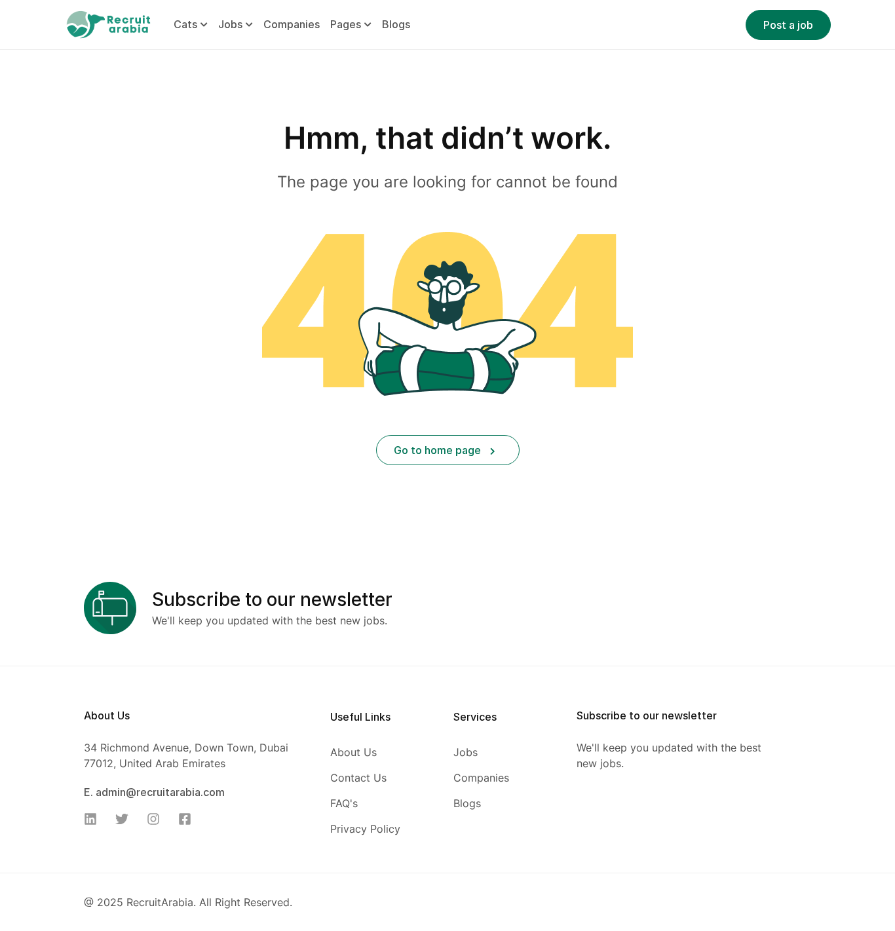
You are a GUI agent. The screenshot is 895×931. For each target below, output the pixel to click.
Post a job (788, 24)
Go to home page (439, 450)
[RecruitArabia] (108, 23)
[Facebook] (188, 819)
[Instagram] (157, 819)
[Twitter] (126, 819)
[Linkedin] (94, 819)
